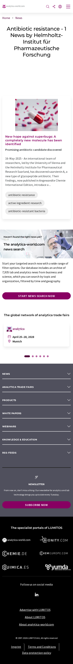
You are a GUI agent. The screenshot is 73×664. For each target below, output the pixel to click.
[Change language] (60, 7)
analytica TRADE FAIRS (18, 387)
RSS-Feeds (9, 452)
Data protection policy (36, 653)
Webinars (9, 426)
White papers (12, 413)
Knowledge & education (19, 439)
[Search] (47, 7)
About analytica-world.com (36, 624)
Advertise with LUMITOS (35, 610)
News (6, 373)
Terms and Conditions (42, 647)
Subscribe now (36, 505)
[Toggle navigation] (68, 7)
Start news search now (36, 296)
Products (9, 400)
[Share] (54, 7)
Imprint (16, 647)
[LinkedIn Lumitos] (36, 595)
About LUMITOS (35, 617)
